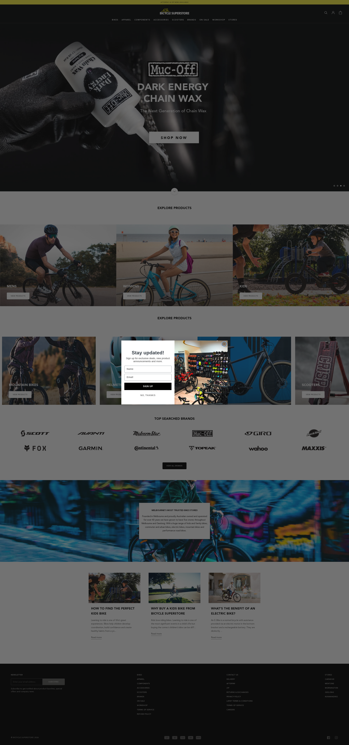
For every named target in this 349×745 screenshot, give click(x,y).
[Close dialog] (224, 344)
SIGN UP (148, 386)
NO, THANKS (148, 395)
